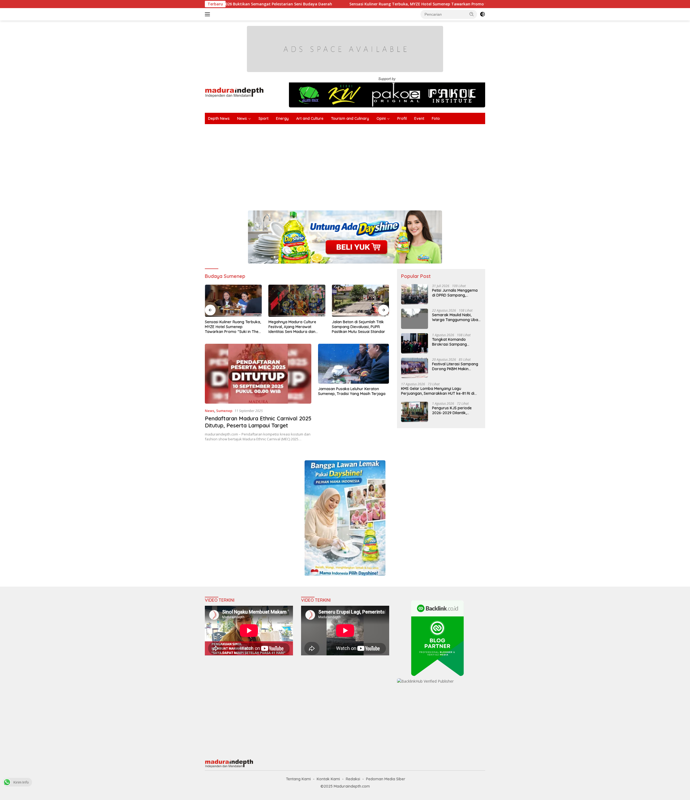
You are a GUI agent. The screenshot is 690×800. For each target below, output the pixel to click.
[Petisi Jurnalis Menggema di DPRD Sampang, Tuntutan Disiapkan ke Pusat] (414, 294)
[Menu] (208, 14)
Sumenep (224, 410)
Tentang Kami (298, 779)
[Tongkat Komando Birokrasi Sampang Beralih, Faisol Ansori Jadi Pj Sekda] (414, 343)
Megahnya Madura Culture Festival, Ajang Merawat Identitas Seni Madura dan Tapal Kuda (292, 326)
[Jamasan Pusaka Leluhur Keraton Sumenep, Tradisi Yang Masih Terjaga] (353, 364)
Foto (436, 118)
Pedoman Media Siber (385, 779)
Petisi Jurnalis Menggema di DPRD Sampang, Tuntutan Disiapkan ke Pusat (455, 293)
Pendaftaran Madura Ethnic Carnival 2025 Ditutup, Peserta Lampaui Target (258, 422)
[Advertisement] (366, 164)
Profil (402, 118)
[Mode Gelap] (482, 14)
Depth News (219, 118)
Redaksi (353, 779)
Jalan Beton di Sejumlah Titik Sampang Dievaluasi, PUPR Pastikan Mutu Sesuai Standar (358, 326)
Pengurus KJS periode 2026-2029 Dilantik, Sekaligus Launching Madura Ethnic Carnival (453, 410)
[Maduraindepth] (234, 91)
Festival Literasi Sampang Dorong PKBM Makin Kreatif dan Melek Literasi (455, 366)
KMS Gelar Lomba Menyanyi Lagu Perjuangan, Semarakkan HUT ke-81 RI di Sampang (437, 391)
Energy (282, 118)
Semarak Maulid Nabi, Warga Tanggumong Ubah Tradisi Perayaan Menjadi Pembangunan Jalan (456, 317)
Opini (381, 118)
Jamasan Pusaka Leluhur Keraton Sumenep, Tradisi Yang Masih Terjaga (351, 391)
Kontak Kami (328, 779)
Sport (263, 118)
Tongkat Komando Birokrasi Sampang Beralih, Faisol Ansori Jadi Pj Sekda (455, 342)
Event (419, 118)
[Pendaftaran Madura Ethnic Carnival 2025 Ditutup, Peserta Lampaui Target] (258, 374)
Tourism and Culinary (350, 118)
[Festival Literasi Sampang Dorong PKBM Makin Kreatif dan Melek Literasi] (414, 368)
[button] (471, 14)
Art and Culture (309, 118)
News (242, 118)
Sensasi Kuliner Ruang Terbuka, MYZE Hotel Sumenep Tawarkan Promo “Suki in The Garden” (392, 4)
